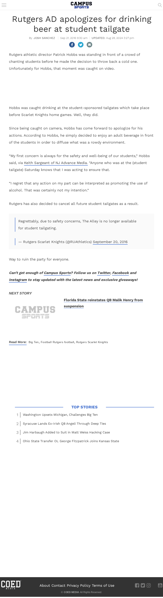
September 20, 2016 (110, 242)
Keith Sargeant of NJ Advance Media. (56, 163)
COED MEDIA (71, 592)
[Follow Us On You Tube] (160, 585)
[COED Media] (10, 588)
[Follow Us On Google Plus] (154, 585)
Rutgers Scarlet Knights (92, 342)
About (45, 585)
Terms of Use (103, 585)
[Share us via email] (89, 44)
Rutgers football (63, 342)
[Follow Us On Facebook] (137, 585)
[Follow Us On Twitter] (142, 585)
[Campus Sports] (81, 5)
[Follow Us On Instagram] (148, 585)
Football (46, 342)
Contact (58, 585)
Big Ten (34, 342)
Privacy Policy (78, 585)
